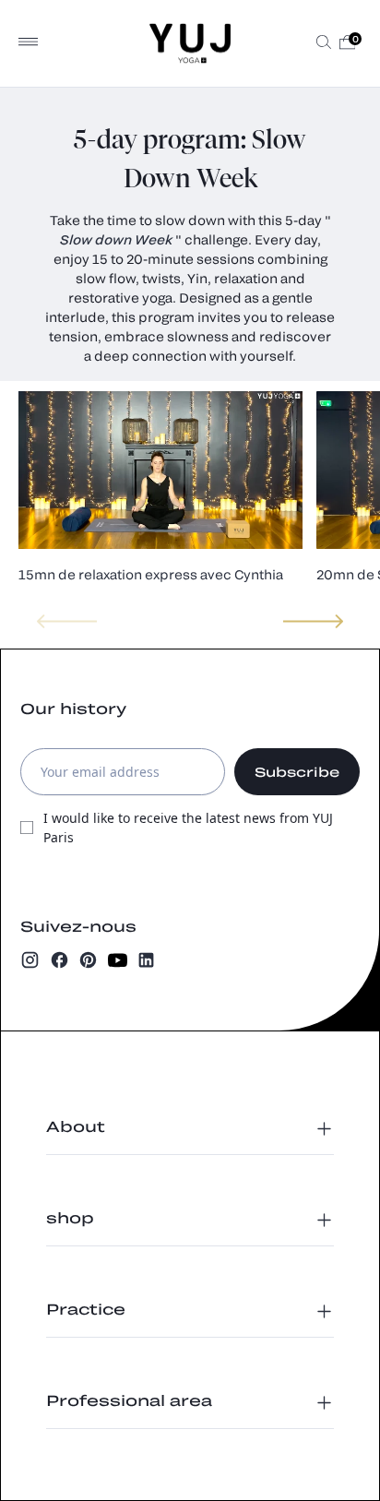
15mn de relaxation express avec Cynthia (150, 574)
